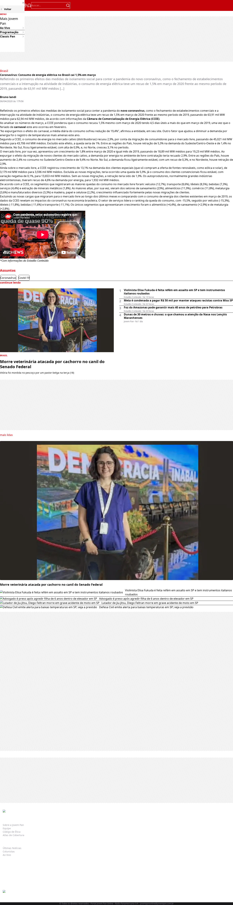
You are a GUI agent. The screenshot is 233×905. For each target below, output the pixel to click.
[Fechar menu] (12, 2)
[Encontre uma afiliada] (25, 5)
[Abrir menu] (5, 5)
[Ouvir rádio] (29, 5)
